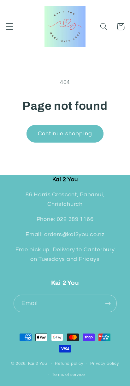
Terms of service (68, 374)
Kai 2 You (37, 363)
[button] (9, 26)
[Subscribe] (108, 303)
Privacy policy (104, 363)
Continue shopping (65, 134)
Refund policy (69, 363)
